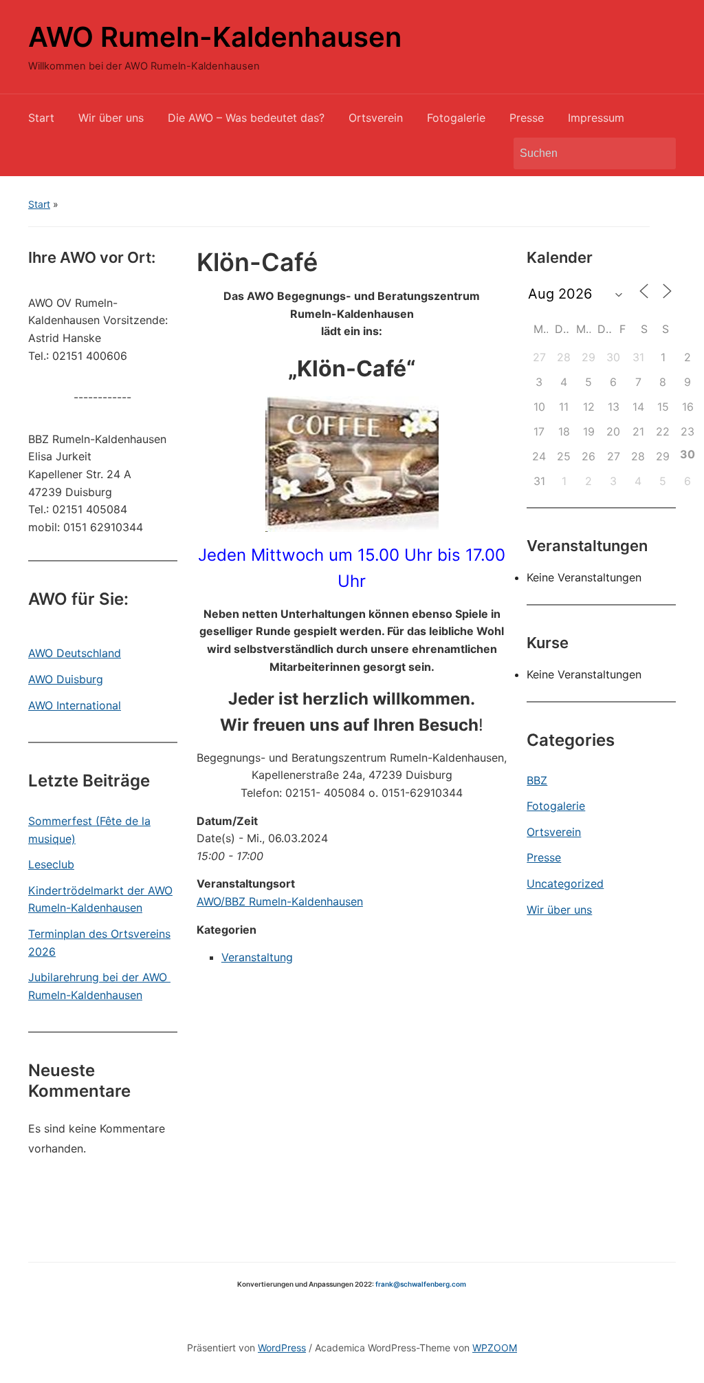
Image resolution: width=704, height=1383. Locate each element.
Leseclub (51, 864)
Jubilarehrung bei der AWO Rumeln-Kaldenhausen (99, 986)
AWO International (74, 705)
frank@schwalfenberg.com (420, 1284)
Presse (526, 118)
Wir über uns (111, 118)
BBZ (537, 780)
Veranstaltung (257, 957)
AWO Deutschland (74, 653)
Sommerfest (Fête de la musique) (89, 830)
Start (41, 118)
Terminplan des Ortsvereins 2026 (99, 942)
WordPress (282, 1347)
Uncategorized (565, 883)
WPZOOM (494, 1347)
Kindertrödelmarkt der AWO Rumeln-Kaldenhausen (100, 899)
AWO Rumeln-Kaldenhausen (215, 37)
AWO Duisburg (65, 679)
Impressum (596, 118)
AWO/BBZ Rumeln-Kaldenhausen (280, 901)
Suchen (658, 153)
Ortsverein (376, 118)
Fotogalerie (456, 118)
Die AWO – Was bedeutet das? (246, 118)
